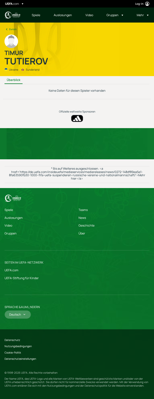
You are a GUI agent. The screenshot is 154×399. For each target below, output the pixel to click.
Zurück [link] (13, 29)
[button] (115, 15)
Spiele (9, 210)
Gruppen (11, 233)
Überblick (13, 80)
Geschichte (86, 225)
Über (82, 233)
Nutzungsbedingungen (18, 346)
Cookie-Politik (13, 352)
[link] (36, 15)
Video (8, 225)
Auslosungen (14, 218)
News (82, 218)
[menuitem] (38, 15)
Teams (83, 210)
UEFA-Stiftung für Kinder (22, 278)
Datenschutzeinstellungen (20, 358)
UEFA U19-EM (12, 15)
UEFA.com (11, 270)
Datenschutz (12, 340)
